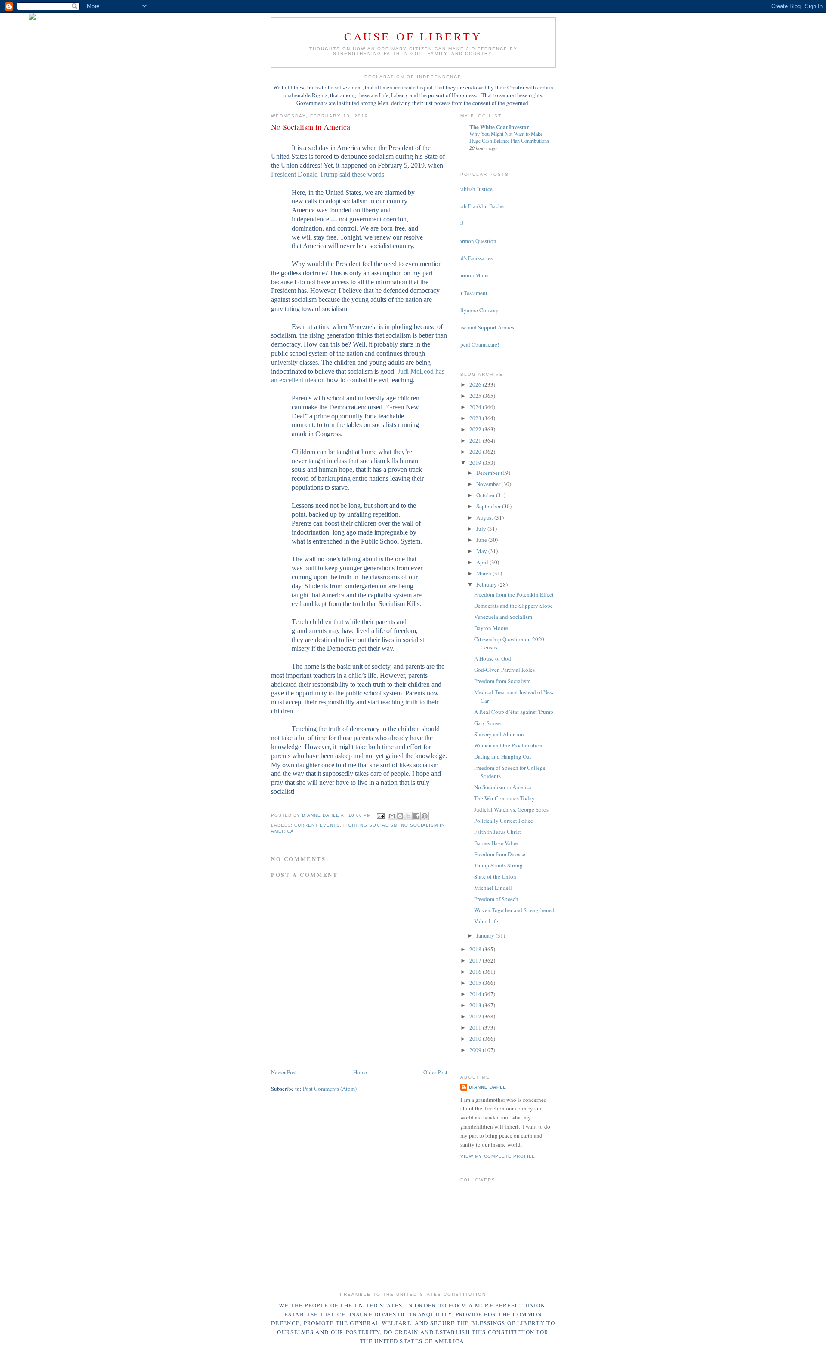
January (486, 935)
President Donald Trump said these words (327, 174)
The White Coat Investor (499, 127)
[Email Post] (380, 815)
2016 (476, 971)
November (489, 484)
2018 (476, 949)
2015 (476, 983)
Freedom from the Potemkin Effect (514, 594)
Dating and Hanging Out (502, 756)
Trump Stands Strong (498, 865)
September (489, 506)
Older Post (435, 1072)
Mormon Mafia (471, 275)
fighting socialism (370, 825)
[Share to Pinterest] (424, 816)
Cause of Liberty (413, 36)
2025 (476, 396)
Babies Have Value (496, 843)
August (485, 517)
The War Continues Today (504, 798)
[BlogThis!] (400, 816)
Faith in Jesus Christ (497, 832)
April (483, 562)
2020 (476, 451)
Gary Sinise (487, 723)
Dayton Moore (491, 628)
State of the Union (495, 876)
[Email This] (392, 816)
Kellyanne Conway (476, 310)
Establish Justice (473, 189)
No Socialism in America (503, 787)
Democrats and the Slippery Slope (513, 605)
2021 (476, 440)
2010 (476, 1038)
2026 (476, 384)
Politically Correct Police (503, 820)
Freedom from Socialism (502, 681)
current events (317, 825)
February (487, 584)
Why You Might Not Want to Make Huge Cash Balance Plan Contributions (509, 137)
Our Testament (470, 293)
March (484, 573)
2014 (476, 994)
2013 (476, 1005)
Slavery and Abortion (499, 734)
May (482, 551)
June (482, 540)
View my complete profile (497, 1156)
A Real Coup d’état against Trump (513, 712)
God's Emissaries (473, 258)
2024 (476, 407)
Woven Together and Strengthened (514, 910)
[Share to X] (408, 816)
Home (360, 1072)
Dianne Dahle (487, 1087)
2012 (476, 1016)
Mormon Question (475, 241)
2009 (476, 1050)
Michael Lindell (493, 888)
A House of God (492, 658)
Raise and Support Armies (484, 327)
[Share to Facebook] (416, 816)
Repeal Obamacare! (476, 344)
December (488, 473)
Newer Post (284, 1072)
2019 (476, 463)
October (486, 495)
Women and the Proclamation (508, 745)
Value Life (486, 921)
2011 (476, 1027)
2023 (476, 418)
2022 (476, 429)
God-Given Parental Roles (504, 669)
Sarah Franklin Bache (479, 206)
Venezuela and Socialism (503, 617)
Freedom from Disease (499, 854)
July (481, 528)
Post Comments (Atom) (330, 1088)
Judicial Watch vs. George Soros (511, 809)
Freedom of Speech (496, 899)
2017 (476, 960)
